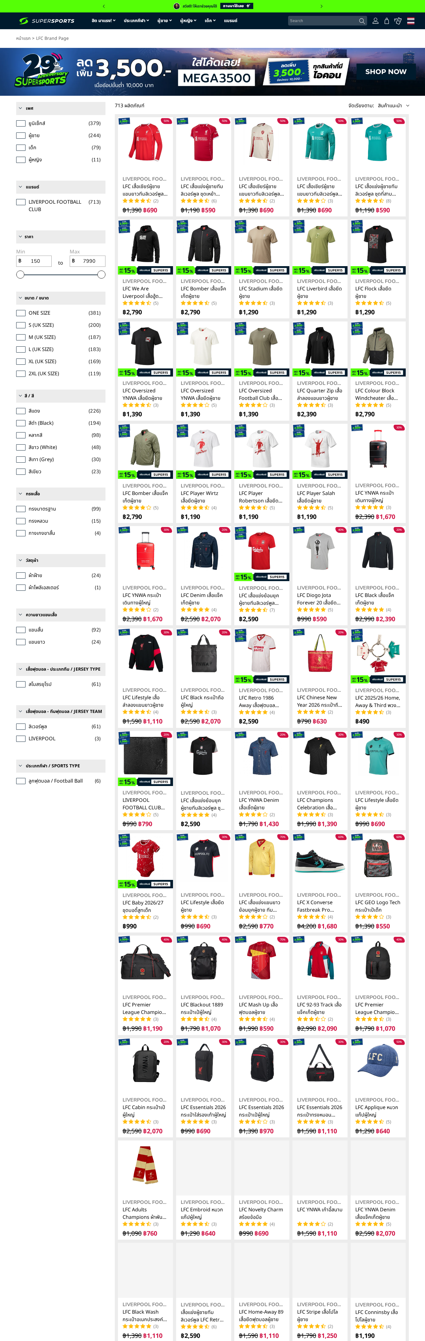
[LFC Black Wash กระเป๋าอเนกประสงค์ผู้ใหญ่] (145, 1270)
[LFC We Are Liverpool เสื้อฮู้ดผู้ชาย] (145, 247)
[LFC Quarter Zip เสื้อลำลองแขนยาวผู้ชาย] (320, 349)
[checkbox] (60, 123)
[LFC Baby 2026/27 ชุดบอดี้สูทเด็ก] (145, 860)
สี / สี (29, 396)
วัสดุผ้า (32, 560)
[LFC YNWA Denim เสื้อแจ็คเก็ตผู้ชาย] (378, 1167)
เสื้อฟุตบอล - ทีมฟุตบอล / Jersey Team (64, 711)
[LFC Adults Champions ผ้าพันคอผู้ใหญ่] (145, 1167)
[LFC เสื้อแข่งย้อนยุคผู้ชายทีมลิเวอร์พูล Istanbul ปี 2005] (261, 553)
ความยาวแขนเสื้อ (41, 615)
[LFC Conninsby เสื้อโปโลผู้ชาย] (378, 1270)
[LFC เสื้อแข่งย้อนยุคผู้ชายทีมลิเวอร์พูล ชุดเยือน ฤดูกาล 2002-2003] (203, 758)
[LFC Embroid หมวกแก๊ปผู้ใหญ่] (203, 1167)
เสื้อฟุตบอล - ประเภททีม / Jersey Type (63, 669)
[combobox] (327, 21)
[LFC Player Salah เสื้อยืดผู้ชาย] (320, 451)
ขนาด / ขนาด (37, 298)
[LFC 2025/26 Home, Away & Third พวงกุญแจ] (378, 655)
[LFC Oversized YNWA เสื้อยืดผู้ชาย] (145, 349)
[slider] (20, 275)
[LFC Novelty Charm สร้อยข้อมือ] (261, 1167)
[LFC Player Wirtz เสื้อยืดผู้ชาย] (203, 451)
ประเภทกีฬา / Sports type (53, 766)
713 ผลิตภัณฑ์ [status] (129, 105)
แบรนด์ (32, 187)
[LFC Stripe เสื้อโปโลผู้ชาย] (320, 1270)
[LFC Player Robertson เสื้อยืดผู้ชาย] (261, 451)
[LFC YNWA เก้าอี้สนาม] (320, 1167)
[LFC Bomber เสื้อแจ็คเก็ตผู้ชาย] (203, 247)
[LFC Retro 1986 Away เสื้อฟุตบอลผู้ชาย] (261, 655)
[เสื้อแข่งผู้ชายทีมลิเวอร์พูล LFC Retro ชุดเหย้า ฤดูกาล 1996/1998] (203, 1270)
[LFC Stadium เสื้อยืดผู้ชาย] (261, 247)
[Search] (362, 21)
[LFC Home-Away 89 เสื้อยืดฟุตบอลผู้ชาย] (261, 1270)
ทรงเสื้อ (33, 494)
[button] (378, 105)
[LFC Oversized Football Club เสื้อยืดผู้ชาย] (261, 349)
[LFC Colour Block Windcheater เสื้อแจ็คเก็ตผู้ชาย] (378, 349)
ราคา (29, 237)
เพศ (29, 108)
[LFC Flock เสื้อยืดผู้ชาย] (378, 247)
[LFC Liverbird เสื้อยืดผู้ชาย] (320, 247)
